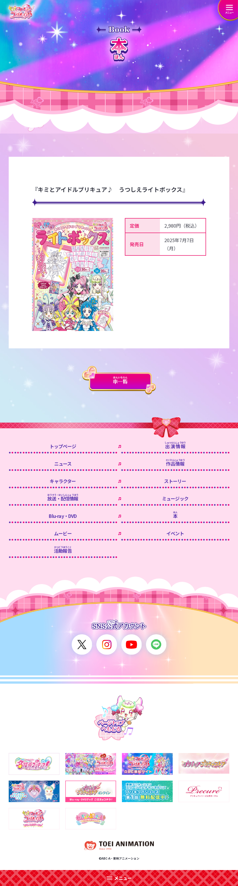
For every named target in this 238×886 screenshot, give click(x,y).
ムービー (63, 533)
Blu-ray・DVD (63, 515)
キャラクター (63, 481)
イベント (175, 533)
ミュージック (175, 498)
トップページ (63, 446)
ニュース (63, 463)
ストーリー (175, 481)
